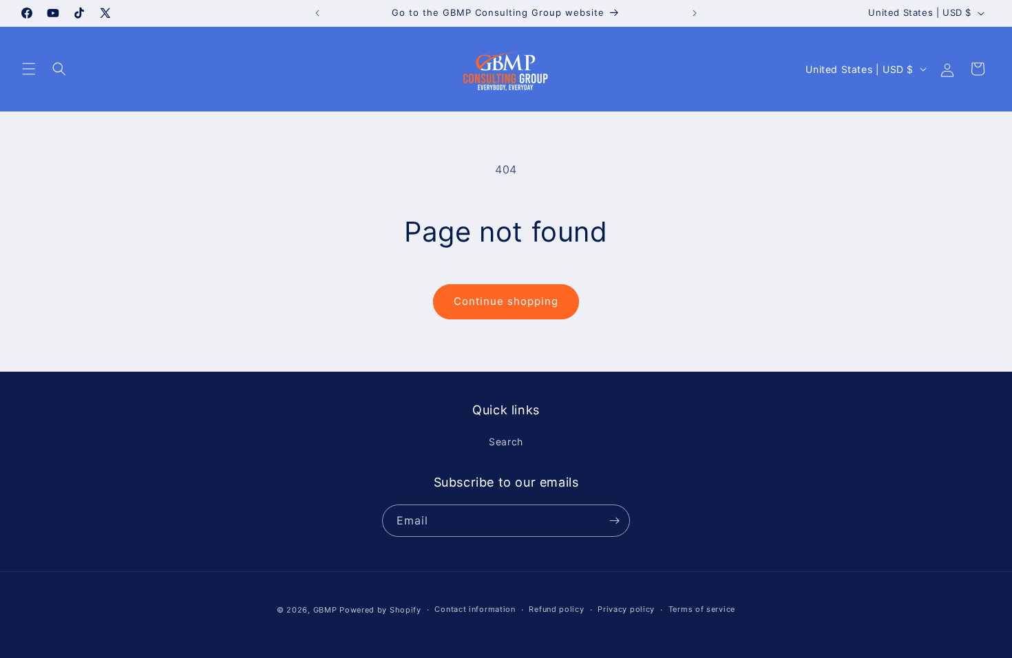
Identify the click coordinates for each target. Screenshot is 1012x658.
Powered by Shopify (380, 610)
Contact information (474, 609)
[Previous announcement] (317, 13)
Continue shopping (506, 301)
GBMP (325, 610)
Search (506, 441)
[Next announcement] (694, 13)
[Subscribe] (614, 521)
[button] (29, 69)
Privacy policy (626, 609)
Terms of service (701, 609)
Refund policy (556, 609)
